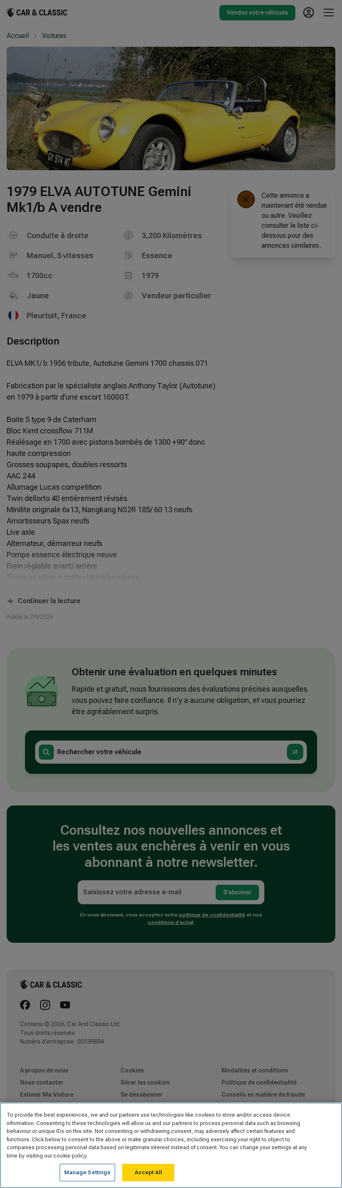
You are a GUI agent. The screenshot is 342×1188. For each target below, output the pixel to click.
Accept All (148, 1172)
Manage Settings (87, 1172)
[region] (171, 1145)
